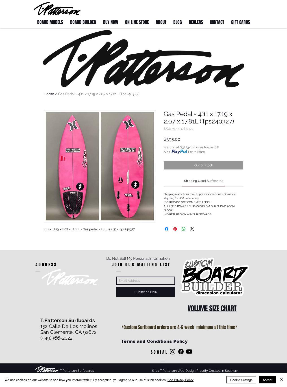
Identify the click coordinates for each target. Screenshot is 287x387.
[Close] (281, 379)
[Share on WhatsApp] (183, 229)
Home (49, 94)
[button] (245, 8)
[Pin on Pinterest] (175, 229)
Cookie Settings (241, 380)
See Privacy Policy (180, 380)
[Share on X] (192, 229)
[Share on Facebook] (166, 229)
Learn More (196, 152)
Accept (267, 380)
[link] (203, 181)
